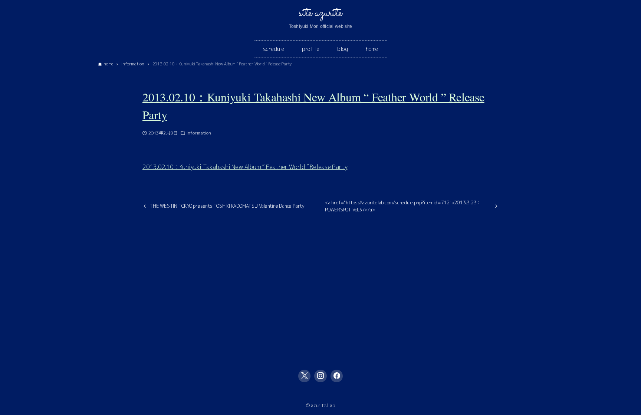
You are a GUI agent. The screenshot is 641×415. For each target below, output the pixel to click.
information (199, 133)
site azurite (320, 13)
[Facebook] (337, 376)
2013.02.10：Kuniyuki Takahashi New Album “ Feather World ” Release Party (244, 167)
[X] (304, 376)
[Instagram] (320, 376)
